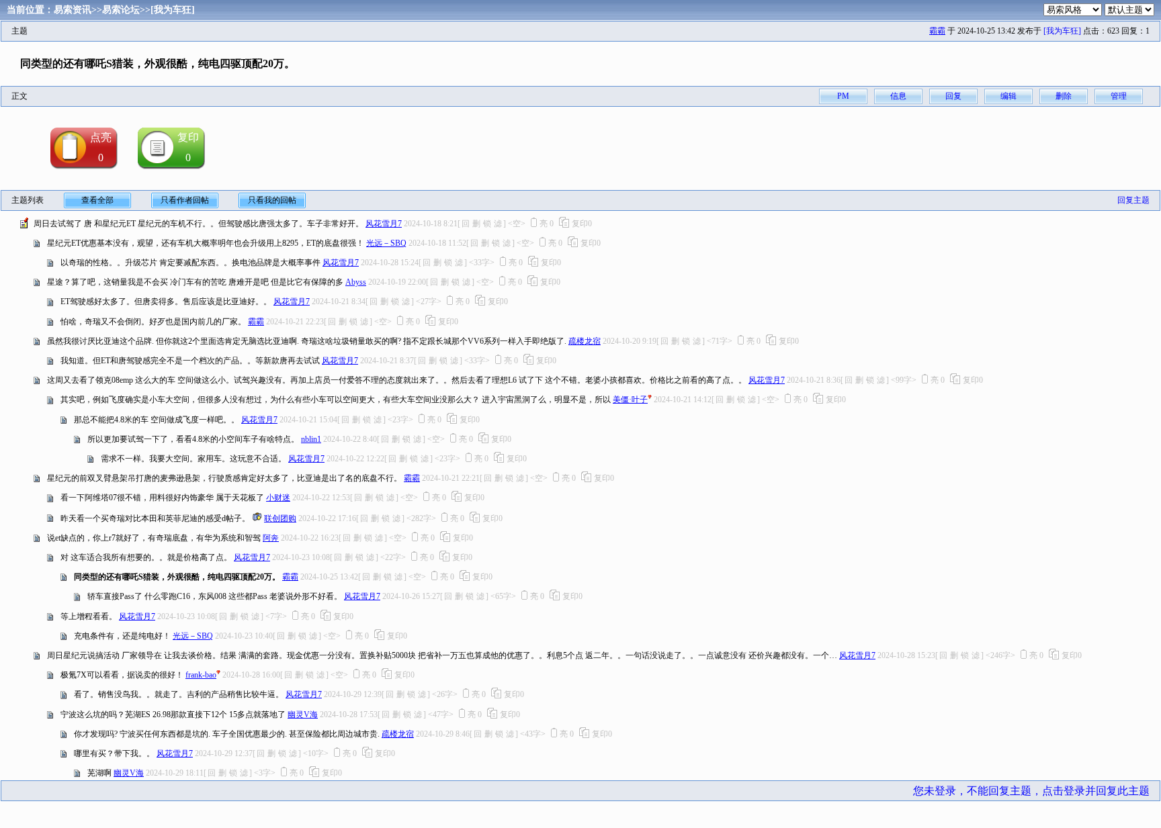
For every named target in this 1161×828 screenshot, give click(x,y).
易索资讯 (72, 10)
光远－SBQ (386, 243)
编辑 (1008, 96)
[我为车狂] (172, 10)
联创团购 (280, 518)
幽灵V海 (303, 714)
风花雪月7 (384, 223)
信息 (898, 96)
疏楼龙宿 (584, 341)
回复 (953, 96)
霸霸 (937, 31)
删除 (1064, 96)
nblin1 (311, 439)
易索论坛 (121, 10)
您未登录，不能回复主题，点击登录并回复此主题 (1031, 790)
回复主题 (1133, 200)
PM (843, 96)
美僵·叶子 (630, 399)
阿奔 (271, 538)
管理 (1119, 96)
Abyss (355, 282)
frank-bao (200, 675)
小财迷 (278, 497)
